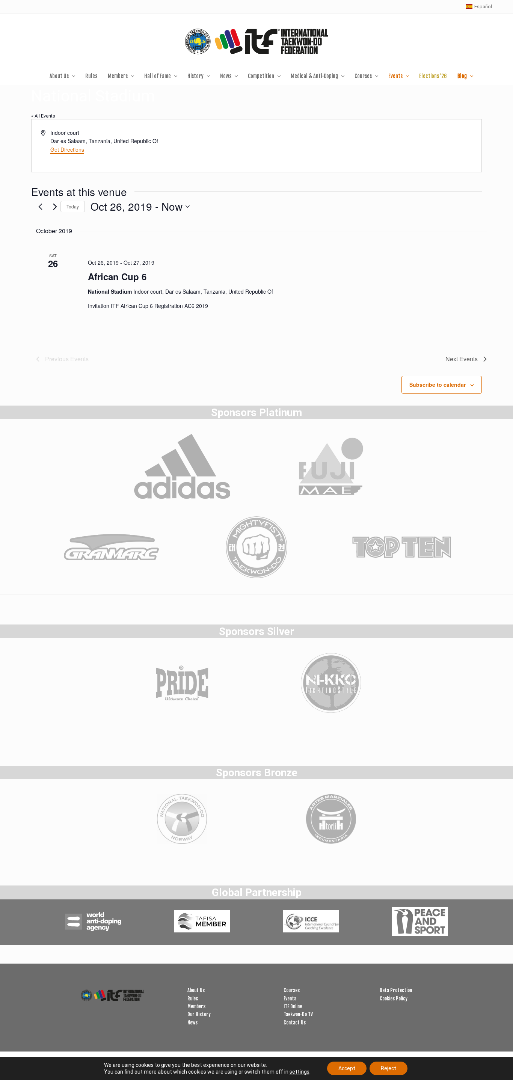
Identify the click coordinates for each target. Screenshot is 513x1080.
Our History (199, 1014)
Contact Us (295, 1023)
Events (290, 999)
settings (299, 1072)
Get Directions (67, 149)
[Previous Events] (40, 206)
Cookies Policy (393, 999)
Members (196, 1006)
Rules (192, 999)
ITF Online (293, 1006)
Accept (346, 1068)
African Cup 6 (117, 276)
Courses (292, 990)
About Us (196, 990)
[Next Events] (55, 206)
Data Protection (396, 990)
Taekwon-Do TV (298, 1014)
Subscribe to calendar (437, 384)
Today (72, 206)
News (192, 1023)
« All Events (43, 116)
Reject (388, 1068)
